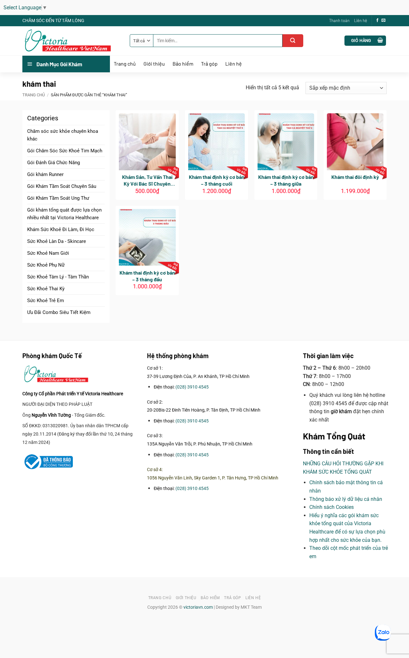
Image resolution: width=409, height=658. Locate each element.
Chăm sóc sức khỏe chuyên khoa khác (62, 135)
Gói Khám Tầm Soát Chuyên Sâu (61, 186)
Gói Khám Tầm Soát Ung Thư (58, 198)
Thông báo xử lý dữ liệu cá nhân (345, 499)
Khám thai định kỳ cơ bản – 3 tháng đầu (147, 275)
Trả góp (209, 63)
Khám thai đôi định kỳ (355, 177)
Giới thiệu (154, 63)
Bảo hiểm (183, 63)
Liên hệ (360, 20)
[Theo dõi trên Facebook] (377, 20)
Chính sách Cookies (331, 507)
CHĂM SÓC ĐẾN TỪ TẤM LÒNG (53, 20)
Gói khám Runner (45, 174)
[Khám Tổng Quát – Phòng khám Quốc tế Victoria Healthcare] (71, 40)
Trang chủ (125, 63)
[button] (365, 41)
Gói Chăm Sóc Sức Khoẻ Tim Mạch (64, 151)
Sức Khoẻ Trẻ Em (45, 300)
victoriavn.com (198, 607)
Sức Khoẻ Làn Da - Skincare (56, 241)
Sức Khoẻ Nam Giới (48, 253)
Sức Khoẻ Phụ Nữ (46, 265)
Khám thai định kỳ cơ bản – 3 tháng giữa (286, 180)
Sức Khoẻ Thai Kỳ (46, 289)
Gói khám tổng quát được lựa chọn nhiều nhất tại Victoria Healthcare (64, 214)
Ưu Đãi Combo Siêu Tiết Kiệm (58, 312)
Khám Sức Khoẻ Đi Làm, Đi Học (60, 229)
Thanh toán (339, 20)
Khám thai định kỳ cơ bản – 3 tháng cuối (216, 180)
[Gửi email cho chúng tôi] (383, 20)
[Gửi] (292, 40)
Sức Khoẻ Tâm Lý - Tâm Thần (58, 277)
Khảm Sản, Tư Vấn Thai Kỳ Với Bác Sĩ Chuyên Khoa (147, 181)
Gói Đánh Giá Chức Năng (53, 162)
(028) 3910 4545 (192, 387)
